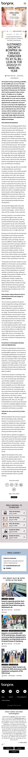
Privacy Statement (21, 697)
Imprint (11, 697)
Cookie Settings (6, 700)
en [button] (2, 744)
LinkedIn (8, 568)
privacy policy (18, 733)
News (17, 34)
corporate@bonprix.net (13, 566)
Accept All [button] (14, 751)
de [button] (4, 744)
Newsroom (9, 34)
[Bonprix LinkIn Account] (3, 691)
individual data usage (19, 718)
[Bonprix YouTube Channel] (17, 691)
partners (13, 716)
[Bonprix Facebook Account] (24, 691)
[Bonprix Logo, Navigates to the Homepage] (10, 3)
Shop (3, 697)
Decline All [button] (8, 748)
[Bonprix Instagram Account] (10, 691)
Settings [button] (19, 748)
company (14, 497)
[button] (24, 3)
